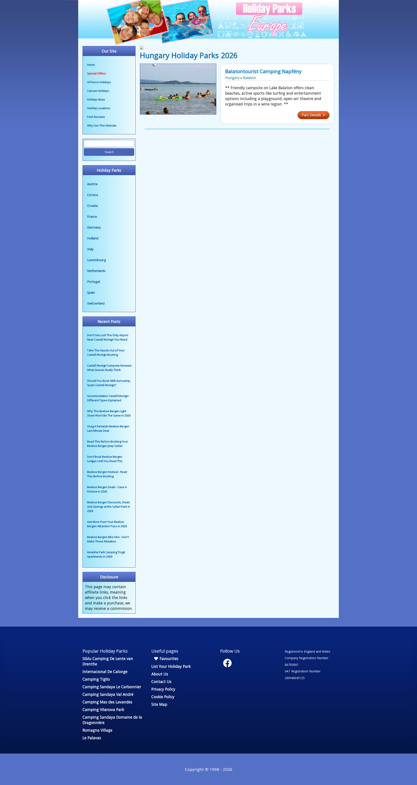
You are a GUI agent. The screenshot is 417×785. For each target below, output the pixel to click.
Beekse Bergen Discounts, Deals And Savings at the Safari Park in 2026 (108, 506)
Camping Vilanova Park (103, 709)
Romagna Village (97, 730)
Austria (92, 184)
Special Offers (96, 73)
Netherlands (96, 270)
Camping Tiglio (96, 679)
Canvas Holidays (98, 91)
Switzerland (95, 303)
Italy (90, 249)
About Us (159, 673)
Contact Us (161, 681)
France (92, 216)
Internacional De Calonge (105, 671)
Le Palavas (92, 737)
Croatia (92, 205)
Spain (91, 292)
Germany (94, 227)
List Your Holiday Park (171, 666)
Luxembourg (96, 260)
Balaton (249, 77)
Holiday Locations (98, 108)
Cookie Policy (162, 696)
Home (91, 65)
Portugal (93, 281)
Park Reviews (96, 117)
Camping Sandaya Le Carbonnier (112, 686)
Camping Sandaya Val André (108, 694)
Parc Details (312, 115)
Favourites (168, 658)
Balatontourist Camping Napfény (263, 71)
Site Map (159, 704)
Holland (92, 238)
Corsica (92, 195)
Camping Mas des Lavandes (107, 701)
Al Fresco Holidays (99, 82)
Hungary (232, 77)
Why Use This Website (101, 125)
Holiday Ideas (96, 99)
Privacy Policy (163, 689)
